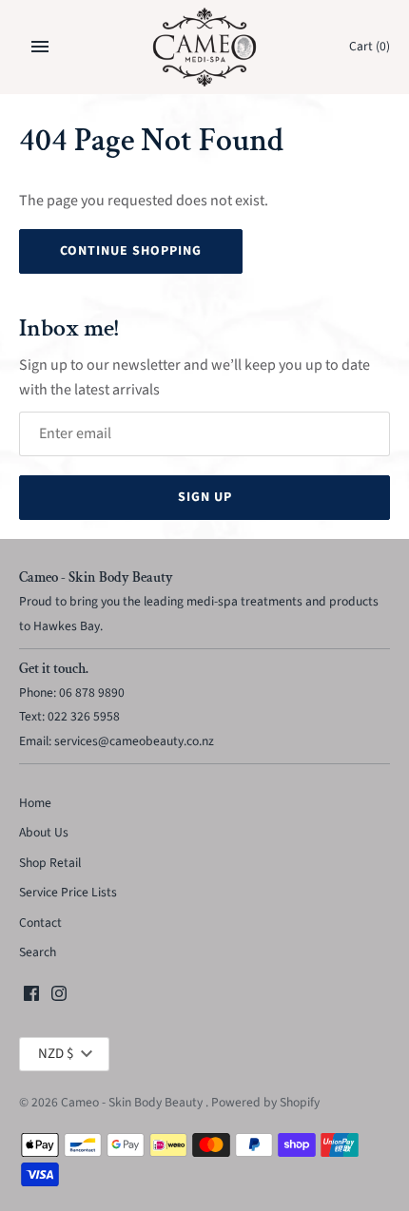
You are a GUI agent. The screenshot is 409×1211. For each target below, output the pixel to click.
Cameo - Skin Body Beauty (133, 1102)
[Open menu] (40, 46)
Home (35, 803)
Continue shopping (131, 250)
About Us (43, 832)
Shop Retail (50, 863)
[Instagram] (59, 997)
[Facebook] (31, 997)
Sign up (205, 497)
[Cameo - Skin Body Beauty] (205, 47)
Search (37, 952)
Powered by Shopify (265, 1102)
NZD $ (55, 1054)
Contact (40, 922)
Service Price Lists (68, 892)
